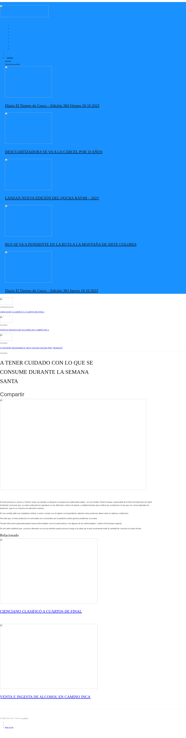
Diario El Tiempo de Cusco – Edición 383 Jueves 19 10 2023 (51, 290)
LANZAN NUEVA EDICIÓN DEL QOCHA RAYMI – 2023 (52, 198)
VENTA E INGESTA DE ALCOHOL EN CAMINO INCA (24, 330)
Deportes (10, 307)
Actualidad (3, 307)
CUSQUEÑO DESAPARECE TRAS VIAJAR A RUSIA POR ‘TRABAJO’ (31, 348)
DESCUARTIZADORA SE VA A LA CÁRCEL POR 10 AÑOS (53, 152)
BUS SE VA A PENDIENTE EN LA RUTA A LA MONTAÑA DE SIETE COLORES (71, 244)
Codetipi (25, 718)
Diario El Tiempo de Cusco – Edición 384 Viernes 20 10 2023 (52, 105)
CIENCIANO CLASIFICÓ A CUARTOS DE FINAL (22, 312)
